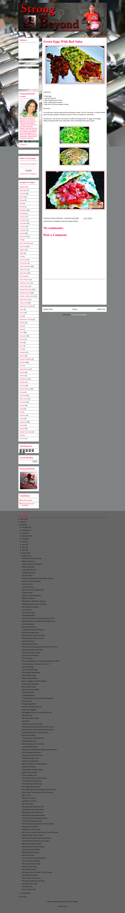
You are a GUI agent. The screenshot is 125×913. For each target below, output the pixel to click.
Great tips (23, 276)
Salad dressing (24, 369)
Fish (21, 256)
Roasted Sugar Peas (28, 572)
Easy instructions (25, 243)
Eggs (70, 221)
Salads (22, 372)
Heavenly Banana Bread (30, 644)
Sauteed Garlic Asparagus (30, 684)
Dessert (22, 233)
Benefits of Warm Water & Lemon (32, 835)
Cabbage (23, 213)
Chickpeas (23, 220)
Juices (22, 313)
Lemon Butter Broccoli (29, 570)
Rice (21, 365)
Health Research (25, 293)
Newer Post (48, 309)
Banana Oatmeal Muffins (30, 678)
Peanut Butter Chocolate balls (31, 781)
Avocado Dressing (28, 587)
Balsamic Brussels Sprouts (30, 852)
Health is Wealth (27, 500)
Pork (21, 349)
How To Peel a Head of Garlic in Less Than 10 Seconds (40, 832)
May (23, 547)
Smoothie (23, 402)
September (26, 536)
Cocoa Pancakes (27, 658)
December (25, 527)
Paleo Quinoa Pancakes (30, 875)
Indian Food (23, 303)
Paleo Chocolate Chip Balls (31, 861)
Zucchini (22, 438)
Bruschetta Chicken (28, 641)
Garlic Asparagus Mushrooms (31, 752)
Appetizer (23, 187)
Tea (21, 412)
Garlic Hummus (27, 701)
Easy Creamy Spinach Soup (31, 652)
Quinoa (22, 356)
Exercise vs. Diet (27, 584)
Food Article (23, 263)
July (23, 541)
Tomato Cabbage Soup (29, 775)
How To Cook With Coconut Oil (32, 707)
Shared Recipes (25, 389)
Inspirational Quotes (26, 306)
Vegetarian (23, 422)
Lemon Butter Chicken (29, 869)
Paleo (22, 332)
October (25, 533)
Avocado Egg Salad (28, 615)
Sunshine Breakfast (28, 567)
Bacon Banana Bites (28, 735)
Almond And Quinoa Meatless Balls (33, 815)
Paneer (22, 339)
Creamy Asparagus (28, 624)
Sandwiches (24, 379)
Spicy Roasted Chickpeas (30, 607)
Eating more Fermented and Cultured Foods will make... (40, 749)
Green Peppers (25, 279)
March (24, 553)
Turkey (22, 418)
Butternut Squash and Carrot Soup (33, 744)
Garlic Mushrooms (28, 804)
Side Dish (23, 395)
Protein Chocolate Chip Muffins (32, 564)
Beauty (22, 200)
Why (21, 435)
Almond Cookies (27, 575)
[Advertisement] (74, 291)
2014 (22, 896)
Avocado (22, 193)
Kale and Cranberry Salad (30, 718)
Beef (21, 203)
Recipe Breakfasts (26, 359)
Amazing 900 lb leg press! (30, 826)
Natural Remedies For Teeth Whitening (34, 764)
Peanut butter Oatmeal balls (31, 672)
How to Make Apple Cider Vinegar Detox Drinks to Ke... (39, 789)
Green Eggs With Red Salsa (31, 787)
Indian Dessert (24, 299)
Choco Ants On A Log (29, 889)
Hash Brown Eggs (28, 667)
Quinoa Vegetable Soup (29, 747)
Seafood (22, 385)
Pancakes (23, 336)
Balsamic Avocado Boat (29, 772)
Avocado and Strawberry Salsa (32, 821)
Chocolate (23, 223)
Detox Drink (23, 236)
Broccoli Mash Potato (29, 687)
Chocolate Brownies (28, 695)
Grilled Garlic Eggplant (29, 709)
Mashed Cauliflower (28, 598)
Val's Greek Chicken (28, 612)
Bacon (51, 221)
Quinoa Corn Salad (28, 855)
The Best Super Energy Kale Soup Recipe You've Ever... (40, 647)
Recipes (75, 221)
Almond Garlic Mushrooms (30, 632)
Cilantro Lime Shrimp (29, 798)
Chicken (22, 217)
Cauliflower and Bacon (29, 801)
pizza (21, 346)
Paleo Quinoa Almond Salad (31, 864)
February (25, 556)
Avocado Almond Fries (29, 627)
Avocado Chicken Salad (30, 884)
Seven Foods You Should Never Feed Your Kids (37, 792)
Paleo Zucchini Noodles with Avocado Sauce (36, 838)
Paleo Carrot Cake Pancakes (31, 878)
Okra (21, 329)
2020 (22, 519)
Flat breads (23, 260)
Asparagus (23, 190)
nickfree (61, 901)
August (24, 539)
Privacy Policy (62, 906)
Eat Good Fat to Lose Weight (31, 581)
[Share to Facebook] (89, 218)
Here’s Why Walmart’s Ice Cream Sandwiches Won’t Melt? (41, 661)
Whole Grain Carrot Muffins (30, 689)
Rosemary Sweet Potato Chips (32, 558)
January (25, 893)
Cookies (22, 226)
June (24, 544)
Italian (22, 309)
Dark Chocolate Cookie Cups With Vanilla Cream (38, 729)
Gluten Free (23, 270)
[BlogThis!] (86, 218)
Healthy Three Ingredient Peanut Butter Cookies (37, 578)
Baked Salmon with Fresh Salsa (32, 812)
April (23, 550)
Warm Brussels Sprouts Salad (31, 844)
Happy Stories (24, 286)
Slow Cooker (24, 399)
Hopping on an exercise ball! (31, 829)
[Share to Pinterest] (91, 218)
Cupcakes (23, 230)
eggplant (22, 250)
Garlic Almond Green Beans (31, 849)
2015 (22, 525)
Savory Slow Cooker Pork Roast (32, 755)
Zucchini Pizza (26, 610)
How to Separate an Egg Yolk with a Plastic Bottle (38, 824)
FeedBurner (33, 174)
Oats (21, 326)
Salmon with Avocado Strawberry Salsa (34, 818)
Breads (22, 207)
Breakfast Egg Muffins (29, 704)
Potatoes (22, 352)
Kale (21, 316)
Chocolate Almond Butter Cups (32, 784)
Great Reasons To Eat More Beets (33, 809)
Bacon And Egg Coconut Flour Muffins (34, 681)
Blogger (75, 901)
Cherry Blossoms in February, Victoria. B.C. (36, 664)
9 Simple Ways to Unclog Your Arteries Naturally (37, 698)
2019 (22, 522)
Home (74, 309)
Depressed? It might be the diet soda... (34, 601)
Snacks (22, 405)
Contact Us (23, 144)
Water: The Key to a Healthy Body (33, 590)
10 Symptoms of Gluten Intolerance (33, 630)
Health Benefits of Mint (29, 741)
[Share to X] (87, 218)
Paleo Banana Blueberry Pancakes (33, 881)
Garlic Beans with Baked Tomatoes (33, 846)
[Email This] (84, 218)
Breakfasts (57, 221)
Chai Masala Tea (27, 886)
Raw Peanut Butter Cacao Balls (32, 650)
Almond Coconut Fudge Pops (31, 595)
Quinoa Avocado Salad (29, 866)
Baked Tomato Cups (28, 561)
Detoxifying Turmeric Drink (30, 758)
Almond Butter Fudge (29, 675)
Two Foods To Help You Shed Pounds (34, 778)
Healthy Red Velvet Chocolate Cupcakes (35, 732)
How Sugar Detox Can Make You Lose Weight (37, 872)
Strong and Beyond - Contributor (28, 504)
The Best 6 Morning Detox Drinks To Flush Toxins (38, 727)
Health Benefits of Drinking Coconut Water (35, 841)
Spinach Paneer (27, 715)
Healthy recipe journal (27, 296)
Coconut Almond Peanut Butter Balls (33, 858)
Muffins (22, 322)
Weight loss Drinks (26, 432)
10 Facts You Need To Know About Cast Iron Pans (38, 618)
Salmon (22, 375)
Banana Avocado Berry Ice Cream (33, 638)
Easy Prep (64, 221)
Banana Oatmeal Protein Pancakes (33, 635)
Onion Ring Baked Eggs (30, 669)
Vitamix (22, 428)
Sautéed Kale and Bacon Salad (32, 724)
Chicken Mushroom (28, 692)
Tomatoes (23, 415)
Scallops (22, 382)
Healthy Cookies (27, 592)
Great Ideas (23, 273)
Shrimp (22, 392)
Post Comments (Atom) (78, 315)
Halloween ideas (25, 283)
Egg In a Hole (26, 795)
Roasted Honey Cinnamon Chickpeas (34, 604)
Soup (21, 409)
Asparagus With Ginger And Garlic (33, 806)
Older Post (101, 309)
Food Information (25, 266)
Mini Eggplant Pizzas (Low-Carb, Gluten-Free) (37, 712)
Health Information (26, 289)
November (25, 530)
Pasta (21, 342)
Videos (22, 425)
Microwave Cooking (26, 319)
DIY (21, 240)
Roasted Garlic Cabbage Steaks (32, 769)
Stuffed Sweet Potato (28, 766)
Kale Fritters (26, 721)
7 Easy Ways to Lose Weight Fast (32, 738)
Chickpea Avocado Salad (30, 761)
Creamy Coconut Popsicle (30, 655)
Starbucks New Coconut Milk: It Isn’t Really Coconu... (39, 621)
